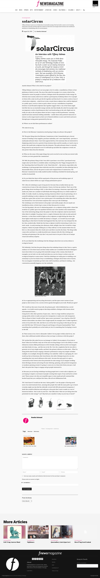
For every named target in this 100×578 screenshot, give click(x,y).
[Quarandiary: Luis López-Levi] (62, 532)
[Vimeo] (42, 559)
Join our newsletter (81, 562)
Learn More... (30, 570)
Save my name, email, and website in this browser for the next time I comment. (44, 476)
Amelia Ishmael (41, 31)
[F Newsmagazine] (95, 4)
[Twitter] (37, 559)
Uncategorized (26, 17)
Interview (30, 431)
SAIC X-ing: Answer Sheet (11, 542)
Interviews (36, 431)
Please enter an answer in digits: (30, 479)
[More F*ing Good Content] (85, 532)
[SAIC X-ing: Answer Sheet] (14, 532)
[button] (84, 10)
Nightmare (30, 542)
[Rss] (33, 559)
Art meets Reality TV (70, 446)
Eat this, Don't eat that (30, 446)
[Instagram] (40, 559)
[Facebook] (35, 559)
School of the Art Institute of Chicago (18, 575)
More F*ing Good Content (82, 542)
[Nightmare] (38, 532)
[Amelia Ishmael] (26, 420)
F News (43, 428)
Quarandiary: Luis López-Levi (60, 542)
